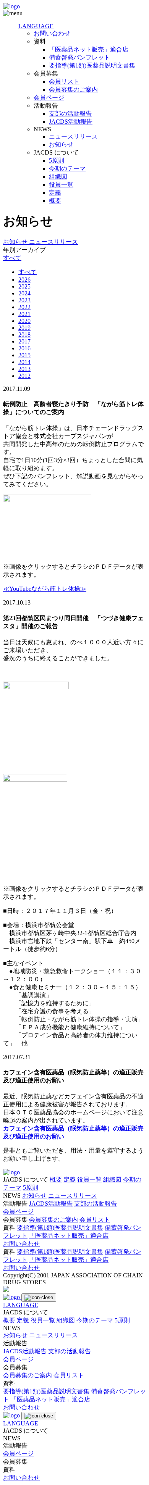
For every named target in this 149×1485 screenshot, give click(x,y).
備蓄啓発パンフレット (79, 57)
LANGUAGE (35, 26)
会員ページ (49, 97)
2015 (24, 355)
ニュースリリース (73, 136)
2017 (24, 341)
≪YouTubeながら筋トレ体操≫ (44, 588)
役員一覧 (61, 184)
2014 (24, 362)
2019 (24, 327)
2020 (24, 321)
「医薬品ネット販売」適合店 (91, 49)
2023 (24, 300)
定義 (55, 192)
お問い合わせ (52, 33)
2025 (24, 286)
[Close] (38, 1297)
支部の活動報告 (70, 113)
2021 (24, 314)
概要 (55, 200)
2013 (24, 369)
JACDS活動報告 (70, 121)
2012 (24, 375)
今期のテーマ (67, 168)
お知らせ (61, 144)
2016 (24, 348)
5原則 (56, 160)
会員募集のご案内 (73, 89)
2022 (24, 307)
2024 (24, 293)
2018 (24, 334)
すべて (12, 258)
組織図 (58, 176)
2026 (24, 279)
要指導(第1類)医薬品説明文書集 (92, 65)
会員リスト (64, 81)
